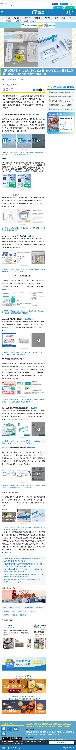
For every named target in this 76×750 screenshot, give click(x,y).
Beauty (31, 4)
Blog (38, 4)
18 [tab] (43, 27)
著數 (5, 608)
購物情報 (11, 79)
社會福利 (66, 726)
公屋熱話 (18, 21)
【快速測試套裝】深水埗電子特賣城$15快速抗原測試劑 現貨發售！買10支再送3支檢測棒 (23, 570)
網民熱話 (29, 732)
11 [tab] (41, 25)
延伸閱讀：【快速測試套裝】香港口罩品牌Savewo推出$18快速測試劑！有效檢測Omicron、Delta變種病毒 (23, 442)
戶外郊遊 (59, 726)
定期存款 (33, 21)
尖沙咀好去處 (47, 724)
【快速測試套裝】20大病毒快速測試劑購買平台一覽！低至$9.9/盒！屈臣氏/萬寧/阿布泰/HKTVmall (23, 565)
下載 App (64, 4)
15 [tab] (37, 27)
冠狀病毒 (23, 615)
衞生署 (15, 615)
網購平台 (6, 615)
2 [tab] (36, 23)
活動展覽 (29, 724)
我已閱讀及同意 (61, 742)
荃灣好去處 (30, 726)
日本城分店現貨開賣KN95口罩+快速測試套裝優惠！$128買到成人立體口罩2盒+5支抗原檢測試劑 (23, 575)
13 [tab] (34, 27)
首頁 (3, 79)
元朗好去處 (67, 724)
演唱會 (8, 18)
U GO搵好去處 (59, 7)
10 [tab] (39, 25)
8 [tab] (36, 25)
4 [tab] (39, 23)
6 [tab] (43, 23)
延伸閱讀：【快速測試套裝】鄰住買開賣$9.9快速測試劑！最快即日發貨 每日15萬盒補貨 (23, 229)
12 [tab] (43, 25)
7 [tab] (34, 25)
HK (11, 4)
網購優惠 (6, 611)
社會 (45, 726)
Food (24, 4)
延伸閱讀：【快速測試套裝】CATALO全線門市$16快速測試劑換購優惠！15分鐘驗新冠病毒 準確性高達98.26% (23, 401)
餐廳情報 (51, 726)
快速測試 (40, 608)
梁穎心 (7, 85)
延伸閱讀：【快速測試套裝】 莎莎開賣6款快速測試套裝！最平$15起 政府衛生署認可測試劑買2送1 (23, 353)
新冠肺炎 (19, 608)
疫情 (11, 608)
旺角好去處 (39, 726)
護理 (33, 611)
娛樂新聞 (25, 21)
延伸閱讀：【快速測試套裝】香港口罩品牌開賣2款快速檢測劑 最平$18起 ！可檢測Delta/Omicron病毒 (23, 153)
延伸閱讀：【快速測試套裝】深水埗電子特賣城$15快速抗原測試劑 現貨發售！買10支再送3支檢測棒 (23, 528)
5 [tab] (41, 23)
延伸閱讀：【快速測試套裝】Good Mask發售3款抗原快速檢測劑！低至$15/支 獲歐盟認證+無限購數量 (23, 312)
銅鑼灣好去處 (57, 724)
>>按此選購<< (34, 114)
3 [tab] (37, 23)
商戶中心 (55, 4)
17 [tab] (41, 27)
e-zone (45, 4)
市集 (35, 724)
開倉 (39, 724)
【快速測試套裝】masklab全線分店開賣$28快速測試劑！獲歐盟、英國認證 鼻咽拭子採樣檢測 (23, 560)
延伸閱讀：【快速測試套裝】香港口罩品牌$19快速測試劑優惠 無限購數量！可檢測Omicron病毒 (23, 270)
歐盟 (14, 611)
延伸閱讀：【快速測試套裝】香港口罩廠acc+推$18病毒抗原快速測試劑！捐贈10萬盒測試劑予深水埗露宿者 (23, 486)
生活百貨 (19, 79)
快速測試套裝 (29, 608)
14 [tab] (36, 27)
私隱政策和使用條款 (8, 743)
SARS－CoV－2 (24, 611)
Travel (17, 4)
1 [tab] (34, 23)
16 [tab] (39, 27)
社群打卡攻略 (71, 7)
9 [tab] (37, 25)
